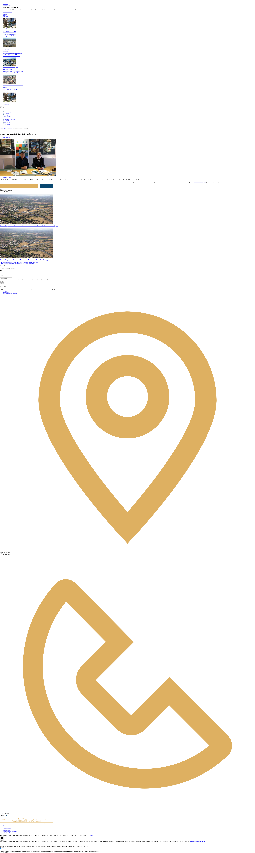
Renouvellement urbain (7, 69)
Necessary (4, 848)
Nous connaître (6, 2)
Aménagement (6, 51)
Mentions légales (6, 825)
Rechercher (2, 107)
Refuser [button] (84, 835)
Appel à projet (6, 113)
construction (5, 87)
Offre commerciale (6, 5)
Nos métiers (5, 4)
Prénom (2, 273)
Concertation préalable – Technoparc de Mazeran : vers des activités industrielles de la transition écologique (29, 226)
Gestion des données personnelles (10, 826)
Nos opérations (6, 49)
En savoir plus (90, 835)
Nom (1, 270)
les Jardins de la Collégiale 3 (200, 182)
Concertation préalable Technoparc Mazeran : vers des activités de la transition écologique (24, 260)
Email (1, 275)
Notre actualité (6, 104)
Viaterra (1, 128)
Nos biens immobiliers (7, 12)
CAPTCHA (2, 281)
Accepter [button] (81, 835)
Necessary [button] (2, 847)
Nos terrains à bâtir (9, 32)
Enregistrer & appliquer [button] (5, 852)
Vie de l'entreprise (8, 128)
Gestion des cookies (7, 828)
